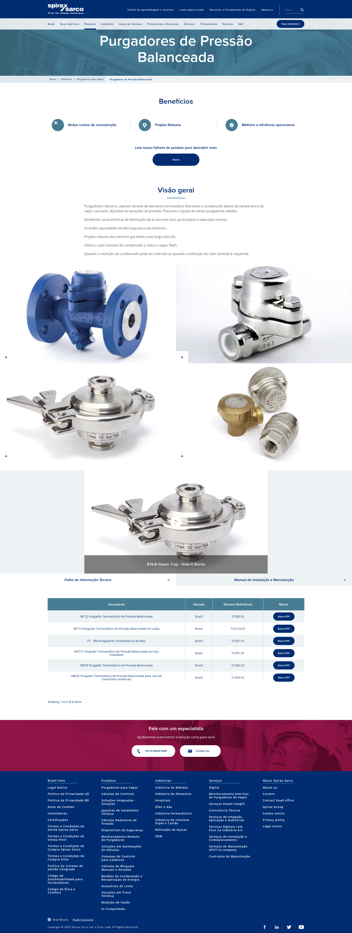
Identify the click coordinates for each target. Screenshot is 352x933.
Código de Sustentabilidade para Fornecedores (65, 879)
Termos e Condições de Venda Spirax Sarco (66, 828)
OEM (158, 836)
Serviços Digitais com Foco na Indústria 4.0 (226, 828)
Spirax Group (273, 807)
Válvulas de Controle (117, 794)
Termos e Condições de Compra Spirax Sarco (66, 847)
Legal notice (272, 826)
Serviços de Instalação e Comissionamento (228, 838)
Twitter (289, 927)
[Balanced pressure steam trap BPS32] (264, 313)
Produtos (66, 79)
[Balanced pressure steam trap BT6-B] (88, 412)
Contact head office (278, 800)
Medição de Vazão (115, 902)
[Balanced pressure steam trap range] (264, 412)
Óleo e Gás (163, 807)
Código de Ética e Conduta (61, 891)
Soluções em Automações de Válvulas (121, 848)
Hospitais (162, 800)
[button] (176, 522)
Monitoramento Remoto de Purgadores (120, 838)
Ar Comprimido (113, 909)
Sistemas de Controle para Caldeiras (118, 858)
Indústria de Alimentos (173, 794)
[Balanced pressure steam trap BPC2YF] (88, 313)
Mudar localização (83, 919)
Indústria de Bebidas (171, 787)
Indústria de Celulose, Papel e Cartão (172, 821)
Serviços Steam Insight (227, 804)
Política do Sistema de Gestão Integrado (65, 867)
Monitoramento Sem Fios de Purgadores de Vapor (229, 795)
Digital (214, 787)
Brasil (53, 79)
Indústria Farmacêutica (173, 813)
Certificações (58, 820)
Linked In (277, 927)
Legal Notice (57, 787)
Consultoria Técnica (224, 810)
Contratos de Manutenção (229, 856)
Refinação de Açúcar (171, 830)
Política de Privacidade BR (68, 800)
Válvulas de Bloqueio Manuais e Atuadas (117, 867)
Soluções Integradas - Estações (118, 802)
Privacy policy (274, 820)
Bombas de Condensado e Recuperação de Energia (121, 877)
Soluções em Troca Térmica (116, 894)
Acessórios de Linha (117, 886)
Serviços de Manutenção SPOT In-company (228, 848)
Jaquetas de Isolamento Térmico (120, 812)
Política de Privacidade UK (68, 794)
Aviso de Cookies (61, 807)
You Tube (301, 927)
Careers (269, 794)
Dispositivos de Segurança (122, 830)
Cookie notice (274, 813)
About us (270, 787)
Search (302, 9)
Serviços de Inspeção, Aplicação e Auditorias (226, 818)
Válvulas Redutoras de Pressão (119, 821)
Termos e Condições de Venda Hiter (66, 838)
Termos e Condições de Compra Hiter (66, 857)
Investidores (57, 813)
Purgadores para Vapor (90, 79)
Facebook (265, 927)
